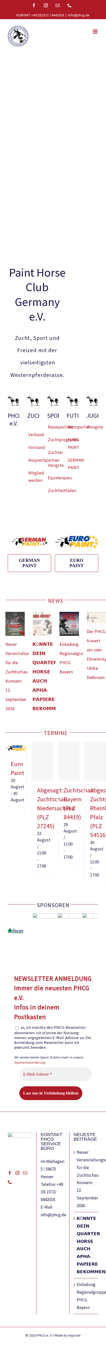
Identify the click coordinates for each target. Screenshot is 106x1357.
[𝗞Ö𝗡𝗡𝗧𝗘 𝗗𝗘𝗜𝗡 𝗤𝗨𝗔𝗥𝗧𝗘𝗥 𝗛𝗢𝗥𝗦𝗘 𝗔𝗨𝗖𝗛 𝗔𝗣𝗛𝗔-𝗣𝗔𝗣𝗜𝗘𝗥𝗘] (42, 624)
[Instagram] (17, 1173)
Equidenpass (60, 478)
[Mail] (25, 1173)
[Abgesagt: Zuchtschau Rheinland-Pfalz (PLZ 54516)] (95, 761)
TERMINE (56, 732)
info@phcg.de (79, 15)
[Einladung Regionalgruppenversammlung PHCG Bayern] (69, 624)
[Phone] (10, 1182)
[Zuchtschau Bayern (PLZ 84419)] (68, 761)
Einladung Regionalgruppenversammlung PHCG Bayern (86, 1296)
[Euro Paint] (16, 745)
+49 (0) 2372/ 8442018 (52, 1192)
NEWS (55, 600)
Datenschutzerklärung (29, 1062)
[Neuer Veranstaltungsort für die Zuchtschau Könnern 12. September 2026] (15, 624)
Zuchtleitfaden (62, 490)
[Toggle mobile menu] (95, 31)
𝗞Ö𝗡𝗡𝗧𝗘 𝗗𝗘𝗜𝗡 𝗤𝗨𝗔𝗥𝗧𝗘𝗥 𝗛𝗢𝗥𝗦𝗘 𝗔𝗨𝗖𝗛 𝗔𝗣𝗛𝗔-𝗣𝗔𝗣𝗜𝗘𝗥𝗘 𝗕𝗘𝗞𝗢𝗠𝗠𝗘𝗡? (86, 1245)
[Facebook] (10, 1173)
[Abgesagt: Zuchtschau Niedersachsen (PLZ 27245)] (42, 761)
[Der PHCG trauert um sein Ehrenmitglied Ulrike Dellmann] (96, 617)
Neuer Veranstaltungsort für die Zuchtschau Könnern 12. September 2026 (86, 1178)
